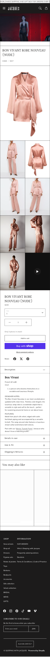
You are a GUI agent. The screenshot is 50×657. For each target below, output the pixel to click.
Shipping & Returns (14, 452)
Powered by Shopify (36, 650)
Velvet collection (9, 588)
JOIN (33, 629)
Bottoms (6, 570)
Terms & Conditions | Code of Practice (32, 562)
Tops (5, 566)
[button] (4, 8)
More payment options (25, 352)
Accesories (7, 579)
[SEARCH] (40, 8)
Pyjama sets (8, 557)
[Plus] (26, 322)
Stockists (20, 557)
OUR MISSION (22, 544)
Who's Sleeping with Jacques (28, 548)
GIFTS (5, 601)
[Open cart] (46, 8)
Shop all (6, 548)
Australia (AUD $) (24, 644)
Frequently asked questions (28, 553)
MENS (5, 597)
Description (10, 369)
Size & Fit (9, 445)
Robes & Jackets (9, 562)
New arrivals (8, 544)
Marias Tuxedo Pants (24, 429)
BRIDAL (6, 592)
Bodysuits (7, 575)
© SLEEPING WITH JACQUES (15, 650)
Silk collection (8, 584)
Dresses (6, 553)
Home (4, 61)
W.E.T (12, 61)
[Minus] (10, 322)
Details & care (11, 438)
